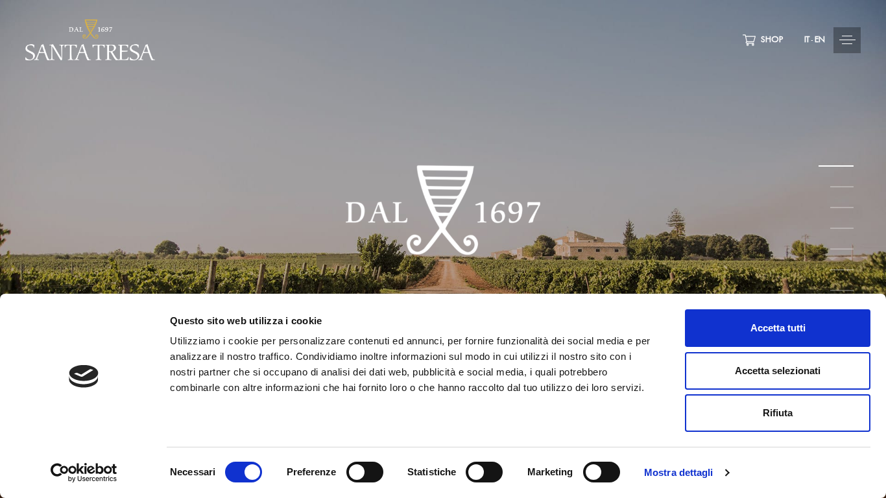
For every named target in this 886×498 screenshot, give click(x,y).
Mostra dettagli (678, 472)
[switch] (364, 472)
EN (820, 40)
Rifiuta (778, 412)
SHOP (769, 40)
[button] (802, 40)
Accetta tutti (778, 327)
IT (806, 40)
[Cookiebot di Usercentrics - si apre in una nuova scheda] (84, 472)
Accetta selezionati (777, 370)
